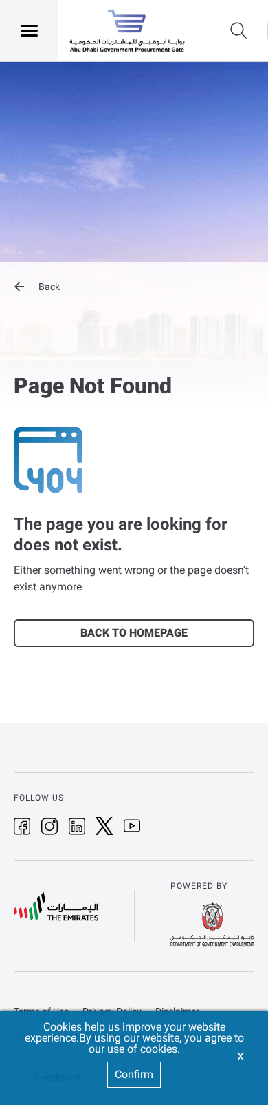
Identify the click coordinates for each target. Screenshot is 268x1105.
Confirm (134, 1074)
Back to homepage (134, 632)
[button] (134, 286)
